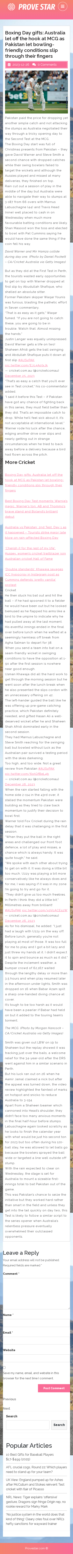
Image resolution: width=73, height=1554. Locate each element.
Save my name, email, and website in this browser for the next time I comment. (31, 1375)
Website (9, 1350)
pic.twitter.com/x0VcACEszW (45, 910)
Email (8, 1332)
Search (11, 1416)
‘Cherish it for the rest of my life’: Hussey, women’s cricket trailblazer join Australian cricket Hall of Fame (35, 553)
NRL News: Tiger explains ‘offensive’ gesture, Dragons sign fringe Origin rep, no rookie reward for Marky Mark (36, 1501)
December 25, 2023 (20, 376)
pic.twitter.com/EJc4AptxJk (26, 365)
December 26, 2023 (20, 784)
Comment (11, 1274)
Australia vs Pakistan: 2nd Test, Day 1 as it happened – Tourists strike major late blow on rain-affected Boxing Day (35, 533)
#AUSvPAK (26, 360)
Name (8, 1315)
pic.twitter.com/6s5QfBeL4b (27, 774)
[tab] (62, 6)
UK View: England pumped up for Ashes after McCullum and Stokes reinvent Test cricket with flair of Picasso (35, 1484)
